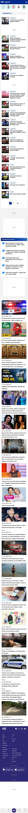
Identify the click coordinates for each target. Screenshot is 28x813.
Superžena (5, 749)
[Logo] (5, 2)
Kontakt (14, 761)
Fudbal (12, 164)
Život (3, 741)
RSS (13, 759)
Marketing (14, 748)
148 (3, 265)
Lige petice (13, 18)
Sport (3, 737)
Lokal (3, 758)
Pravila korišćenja (16, 753)
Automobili (5, 755)
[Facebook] (16, 728)
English (14, 739)
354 (3, 250)
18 (7, 120)
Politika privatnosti (17, 755)
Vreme (13, 741)
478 (3, 243)
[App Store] (19, 769)
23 (7, 138)
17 (7, 147)
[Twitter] (19, 728)
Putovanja (5, 745)
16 (7, 183)
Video (13, 735)
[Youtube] (25, 728)
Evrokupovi (13, 36)
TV (12, 737)
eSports (4, 751)
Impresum (14, 751)
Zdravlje (4, 743)
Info (3, 735)
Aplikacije (14, 757)
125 (3, 272)
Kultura (4, 747)
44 (7, 63)
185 (3, 257)
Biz (3, 739)
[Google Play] (8, 769)
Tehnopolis (5, 753)
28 (17, 203)
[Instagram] (22, 728)
